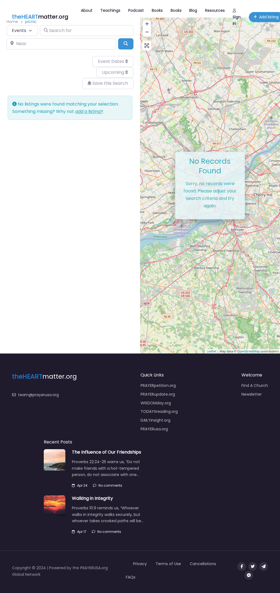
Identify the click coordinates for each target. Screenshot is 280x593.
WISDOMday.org (156, 403)
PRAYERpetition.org (158, 385)
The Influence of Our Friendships (106, 452)
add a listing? (89, 111)
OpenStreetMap (248, 351)
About (86, 10)
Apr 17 (81, 531)
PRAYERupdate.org (158, 394)
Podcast (136, 10)
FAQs (130, 577)
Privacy (140, 563)
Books (157, 10)
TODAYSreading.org (159, 411)
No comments (110, 485)
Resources (215, 10)
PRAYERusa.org (154, 429)
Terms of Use (168, 563)
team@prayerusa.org (38, 395)
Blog (193, 10)
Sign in (237, 20)
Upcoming (113, 72)
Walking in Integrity (92, 498)
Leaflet (211, 351)
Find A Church (254, 385)
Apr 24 (82, 485)
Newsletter (251, 394)
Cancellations (203, 563)
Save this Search (109, 83)
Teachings (110, 10)
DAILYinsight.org (155, 420)
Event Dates (111, 61)
